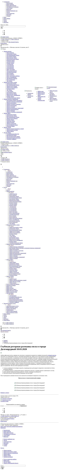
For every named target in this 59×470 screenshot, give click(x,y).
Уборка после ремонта (12, 87)
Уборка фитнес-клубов (12, 130)
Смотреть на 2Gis (6, 400)
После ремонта (10, 52)
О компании (6, 1)
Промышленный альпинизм (13, 137)
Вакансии (8, 9)
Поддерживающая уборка (13, 55)
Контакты (5, 22)
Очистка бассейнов (52, 94)
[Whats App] (4, 34)
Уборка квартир (7, 51)
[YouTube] (4, 32)
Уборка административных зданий (15, 128)
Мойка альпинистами (41, 99)
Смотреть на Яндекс (7, 398)
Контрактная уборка (11, 135)
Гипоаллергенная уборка (13, 59)
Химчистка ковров (30, 96)
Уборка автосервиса (11, 103)
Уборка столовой (11, 106)
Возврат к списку (5, 392)
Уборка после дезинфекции (13, 95)
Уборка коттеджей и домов (10, 82)
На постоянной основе (12, 125)
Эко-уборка (9, 81)
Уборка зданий (7, 127)
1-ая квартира (10, 64)
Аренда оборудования (53, 98)
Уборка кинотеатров (12, 105)
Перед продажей (11, 69)
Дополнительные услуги (12, 306)
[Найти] (2, 28)
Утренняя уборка (11, 121)
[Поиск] (2, 154)
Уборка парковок (11, 110)
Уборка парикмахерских (12, 109)
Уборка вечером (10, 122)
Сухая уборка (10, 91)
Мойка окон (41, 91)
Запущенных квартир (12, 78)
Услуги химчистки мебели (9, 459)
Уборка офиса (7, 113)
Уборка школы (10, 131)
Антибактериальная (11, 72)
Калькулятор (4, 43)
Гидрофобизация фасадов (13, 134)
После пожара (10, 73)
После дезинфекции (11, 77)
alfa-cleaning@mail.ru (14, 42)
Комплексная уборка (12, 57)
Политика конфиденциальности (14, 426)
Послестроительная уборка (13, 136)
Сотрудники (9, 8)
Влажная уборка (11, 60)
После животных (11, 79)
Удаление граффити (11, 139)
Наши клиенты (10, 4)
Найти (2, 467)
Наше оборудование (11, 5)
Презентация (9, 3)
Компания (3, 427)
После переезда (10, 74)
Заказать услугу (4, 44)
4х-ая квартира (10, 68)
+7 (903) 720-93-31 (14, 39)
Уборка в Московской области (10, 463)
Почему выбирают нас (11, 10)
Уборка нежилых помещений (11, 99)
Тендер (8, 12)
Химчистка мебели (30, 94)
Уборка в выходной (11, 123)
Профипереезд (53, 95)
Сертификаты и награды (12, 7)
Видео (5, 19)
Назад (9, 170)
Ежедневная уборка (11, 56)
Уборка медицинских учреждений (15, 108)
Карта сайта (3, 426)
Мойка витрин (41, 92)
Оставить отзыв (4, 401)
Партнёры (8, 14)
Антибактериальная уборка (13, 97)
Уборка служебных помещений (14, 112)
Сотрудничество (10, 13)
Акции (5, 21)
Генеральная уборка (11, 54)
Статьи (5, 445)
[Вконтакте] (4, 31)
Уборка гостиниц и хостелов (14, 104)
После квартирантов (12, 70)
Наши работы (6, 18)
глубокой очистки (51, 355)
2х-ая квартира (10, 65)
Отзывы (8, 16)
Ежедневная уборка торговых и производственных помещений (14, 101)
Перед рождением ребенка (13, 76)
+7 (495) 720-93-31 (5, 39)
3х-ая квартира (10, 66)
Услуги (8, 190)
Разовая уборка (10, 63)
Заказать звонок (4, 331)
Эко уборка (9, 90)
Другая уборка (7, 132)
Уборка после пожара (12, 86)
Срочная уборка (10, 61)
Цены (4, 17)
